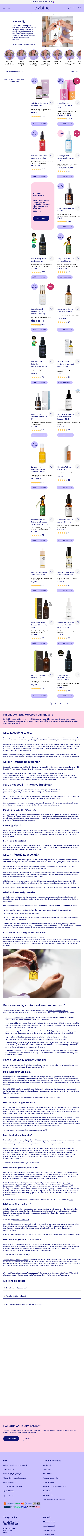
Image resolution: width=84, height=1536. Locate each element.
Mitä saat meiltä (49, 1522)
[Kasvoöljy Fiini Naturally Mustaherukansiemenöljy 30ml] (42, 348)
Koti (31, 14)
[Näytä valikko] (4, 7)
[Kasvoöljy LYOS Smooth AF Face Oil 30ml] (69, 89)
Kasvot (36, 14)
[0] (74, 8)
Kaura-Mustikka (36, 1045)
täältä (70, 1033)
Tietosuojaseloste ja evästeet (54, 1499)
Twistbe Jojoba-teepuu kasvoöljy (15, 1259)
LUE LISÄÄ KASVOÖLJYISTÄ (24, 44)
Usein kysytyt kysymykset (13, 1474)
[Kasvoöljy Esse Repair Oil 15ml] (69, 194)
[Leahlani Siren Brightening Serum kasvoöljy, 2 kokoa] (42, 453)
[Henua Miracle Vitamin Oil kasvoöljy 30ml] (42, 558)
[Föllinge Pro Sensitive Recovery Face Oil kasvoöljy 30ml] (69, 608)
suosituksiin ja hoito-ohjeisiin (69, 1234)
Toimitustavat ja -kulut (51, 1478)
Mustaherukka (10, 1045)
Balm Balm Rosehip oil (11, 1013)
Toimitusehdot (48, 1482)
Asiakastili (47, 1465)
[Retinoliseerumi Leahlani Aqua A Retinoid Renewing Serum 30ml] (42, 295)
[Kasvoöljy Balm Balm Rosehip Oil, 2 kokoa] (42, 142)
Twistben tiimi (48, 1535)
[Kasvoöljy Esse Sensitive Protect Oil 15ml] (42, 400)
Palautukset (47, 1491)
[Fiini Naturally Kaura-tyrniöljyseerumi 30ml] (42, 245)
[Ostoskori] (79, 7)
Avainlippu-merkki (49, 1526)
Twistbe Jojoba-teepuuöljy (58, 1010)
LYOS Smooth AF (30, 1013)
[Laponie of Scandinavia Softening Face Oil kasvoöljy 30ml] (69, 400)
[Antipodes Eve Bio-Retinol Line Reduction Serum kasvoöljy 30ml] (42, 505)
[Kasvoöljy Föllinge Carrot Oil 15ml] (69, 453)
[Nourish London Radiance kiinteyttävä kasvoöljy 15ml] (69, 348)
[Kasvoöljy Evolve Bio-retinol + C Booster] (69, 505)
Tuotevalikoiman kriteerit (12, 1487)
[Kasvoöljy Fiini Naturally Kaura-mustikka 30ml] (69, 661)
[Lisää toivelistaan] (51, 102)
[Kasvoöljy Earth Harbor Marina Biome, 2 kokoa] (69, 142)
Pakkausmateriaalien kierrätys (54, 1487)
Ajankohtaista (8, 1491)
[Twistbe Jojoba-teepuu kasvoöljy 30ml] (42, 89)
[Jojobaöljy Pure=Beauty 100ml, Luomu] (42, 661)
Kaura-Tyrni (21, 1045)
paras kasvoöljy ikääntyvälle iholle (15, 792)
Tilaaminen (47, 1469)
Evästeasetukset (9, 1482)
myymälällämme (46, 721)
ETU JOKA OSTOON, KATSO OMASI (41, 2)
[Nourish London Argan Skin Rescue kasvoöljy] (69, 558)
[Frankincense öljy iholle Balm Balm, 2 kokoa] (69, 295)
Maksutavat (47, 1474)
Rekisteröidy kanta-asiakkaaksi (15, 1465)
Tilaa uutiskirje (8, 1469)
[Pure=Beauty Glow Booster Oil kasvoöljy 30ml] (42, 608)
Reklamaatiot (48, 1495)
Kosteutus (43, 14)
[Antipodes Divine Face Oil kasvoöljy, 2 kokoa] (69, 245)
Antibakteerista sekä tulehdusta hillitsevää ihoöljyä (29, 834)
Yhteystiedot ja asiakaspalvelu (14, 1478)
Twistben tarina (49, 1530)
